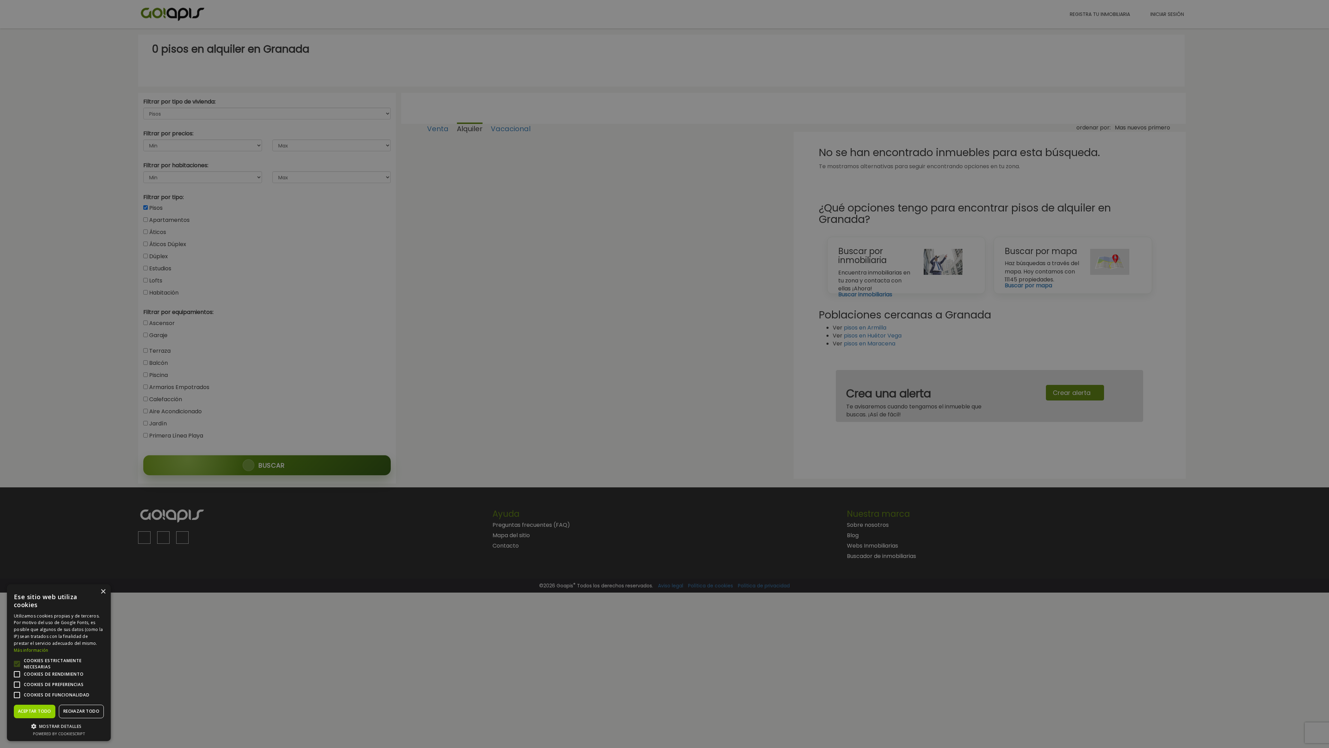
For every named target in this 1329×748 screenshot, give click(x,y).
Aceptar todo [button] (34, 711)
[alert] (664, 374)
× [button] (103, 591)
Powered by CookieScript (59, 733)
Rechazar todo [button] (81, 711)
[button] (59, 726)
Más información (31, 650)
